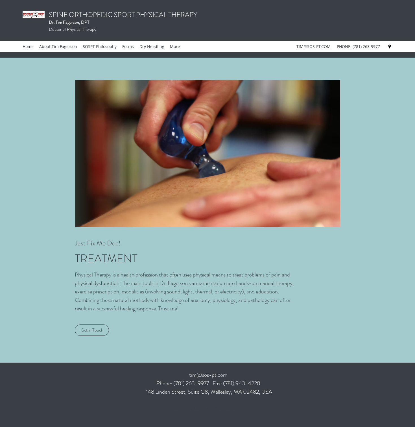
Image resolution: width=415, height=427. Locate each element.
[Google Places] (389, 46)
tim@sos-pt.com (208, 375)
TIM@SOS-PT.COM (313, 46)
